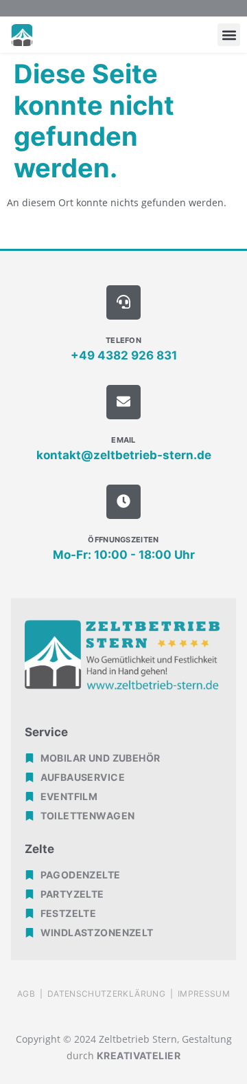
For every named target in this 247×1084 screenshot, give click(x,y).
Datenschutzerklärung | (112, 993)
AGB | (32, 993)
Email (123, 440)
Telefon (123, 340)
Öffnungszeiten (123, 539)
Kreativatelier (138, 1055)
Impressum (204, 993)
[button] (228, 34)
